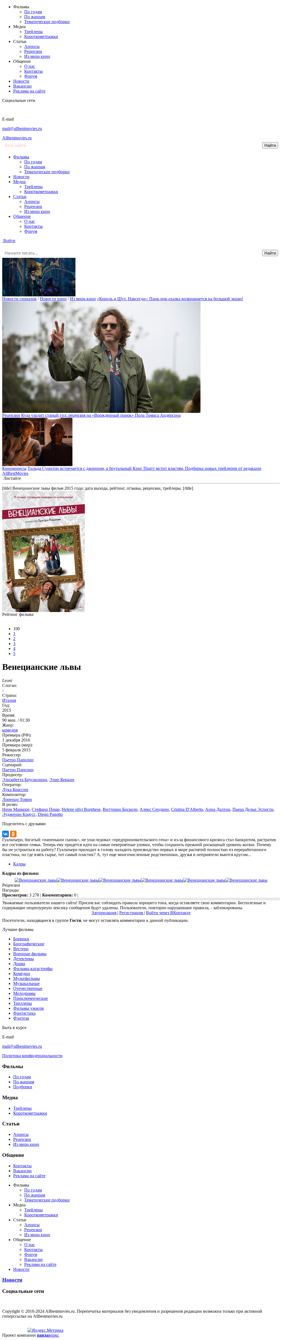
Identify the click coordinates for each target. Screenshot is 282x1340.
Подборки (22, 1086)
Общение (22, 216)
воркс (48, 1335)
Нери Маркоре (15, 809)
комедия (10, 730)
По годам (33, 11)
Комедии (21, 973)
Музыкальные (26, 983)
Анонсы (32, 46)
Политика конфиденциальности (32, 1055)
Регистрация (131, 912)
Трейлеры (33, 31)
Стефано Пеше (45, 809)
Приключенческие (30, 998)
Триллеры (22, 1003)
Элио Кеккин (61, 779)
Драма (19, 963)
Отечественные (27, 988)
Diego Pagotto (50, 814)
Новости (21, 81)
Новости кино (53, 298)
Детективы (23, 958)
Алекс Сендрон (154, 809)
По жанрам (34, 16)
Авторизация (104, 912)
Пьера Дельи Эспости (252, 809)
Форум (30, 76)
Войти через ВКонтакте (168, 912)
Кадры (19, 864)
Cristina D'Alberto (187, 809)
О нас (29, 66)
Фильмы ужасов (28, 1008)
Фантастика (24, 1013)
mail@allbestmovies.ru (22, 128)
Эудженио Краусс (19, 814)
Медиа (19, 181)
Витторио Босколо (120, 809)
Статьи (19, 196)
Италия (9, 700)
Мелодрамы (24, 993)
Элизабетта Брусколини (24, 779)
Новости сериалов (19, 298)
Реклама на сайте (29, 91)
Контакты (33, 71)
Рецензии (33, 51)
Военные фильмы (30, 953)
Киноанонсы (14, 468)
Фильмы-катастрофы (33, 968)
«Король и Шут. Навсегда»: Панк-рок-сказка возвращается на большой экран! (170, 298)
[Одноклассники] (13, 834)
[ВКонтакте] (5, 834)
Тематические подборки (47, 21)
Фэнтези (21, 1018)
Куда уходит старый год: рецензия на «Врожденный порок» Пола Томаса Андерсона (101, 415)
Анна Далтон (217, 809)
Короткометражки (41, 36)
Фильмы (21, 157)
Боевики (21, 938)
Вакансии (22, 86)
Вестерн (21, 948)
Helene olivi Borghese (81, 809)
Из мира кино (37, 56)
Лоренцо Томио (17, 799)
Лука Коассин (15, 789)
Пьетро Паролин (18, 759)
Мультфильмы (26, 978)
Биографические (28, 943)
